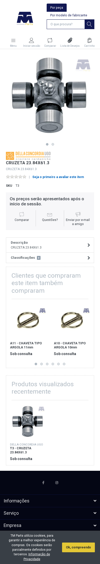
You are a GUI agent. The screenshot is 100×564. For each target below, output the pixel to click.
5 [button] (58, 364)
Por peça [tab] (56, 7)
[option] (50, 96)
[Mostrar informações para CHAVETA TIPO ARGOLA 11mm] (28, 321)
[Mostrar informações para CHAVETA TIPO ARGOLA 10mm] (72, 321)
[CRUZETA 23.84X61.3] (50, 96)
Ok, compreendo (78, 547)
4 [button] (53, 364)
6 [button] (64, 364)
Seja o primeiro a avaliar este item (58, 177)
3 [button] (47, 364)
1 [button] (47, 144)
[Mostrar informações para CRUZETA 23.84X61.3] (28, 422)
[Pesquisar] (89, 24)
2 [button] (53, 144)
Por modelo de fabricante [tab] (68, 15)
